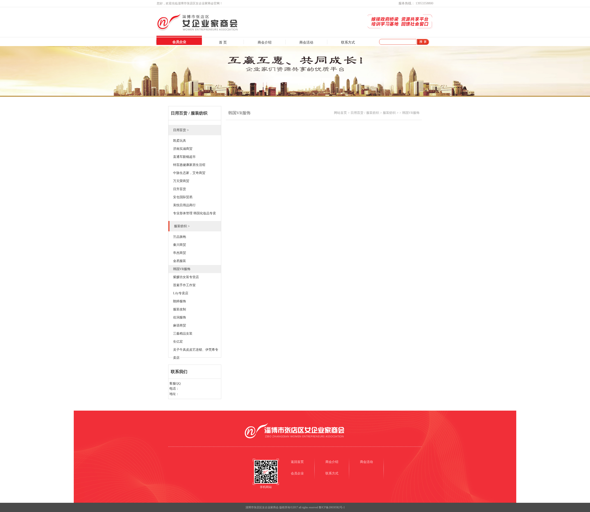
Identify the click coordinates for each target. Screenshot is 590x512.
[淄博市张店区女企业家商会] (207, 30)
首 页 (223, 42)
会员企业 (179, 42)
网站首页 (340, 113)
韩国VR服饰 (410, 113)
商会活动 (306, 42)
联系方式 (348, 42)
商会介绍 (264, 42)
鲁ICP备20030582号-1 (332, 507)
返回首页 (297, 462)
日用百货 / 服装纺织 (365, 113)
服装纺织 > (390, 113)
